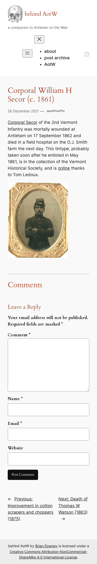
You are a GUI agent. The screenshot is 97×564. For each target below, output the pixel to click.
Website (15, 448)
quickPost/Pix (56, 111)
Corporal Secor (22, 122)
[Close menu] (39, 39)
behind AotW (41, 14)
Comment (19, 335)
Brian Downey (46, 546)
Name (15, 399)
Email (15, 423)
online (64, 168)
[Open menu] (27, 53)
